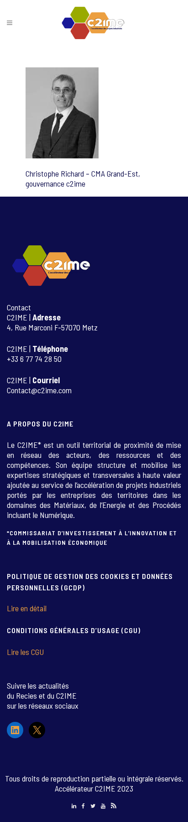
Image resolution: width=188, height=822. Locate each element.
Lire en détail (27, 608)
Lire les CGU (25, 652)
